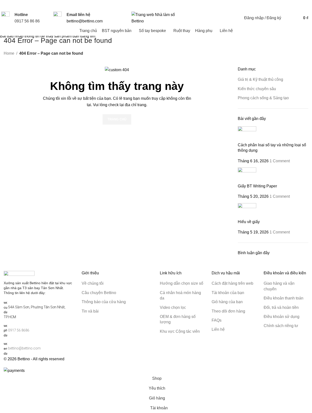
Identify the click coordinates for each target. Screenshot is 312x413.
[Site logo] (156, 18)
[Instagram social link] (272, 5)
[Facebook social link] (266, 5)
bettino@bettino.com (85, 21)
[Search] (288, 18)
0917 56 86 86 (27, 21)
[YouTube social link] (277, 5)
